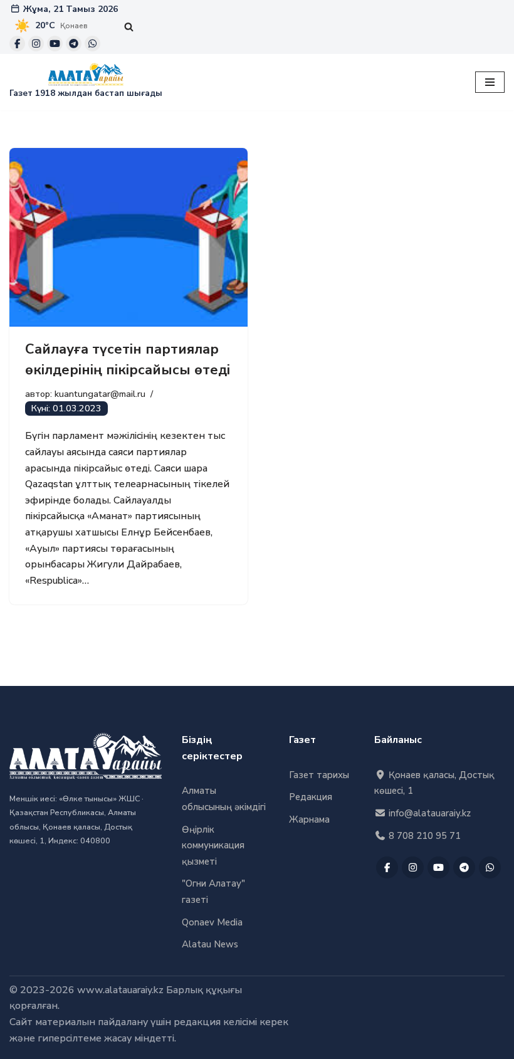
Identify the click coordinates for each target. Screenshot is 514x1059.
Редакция (310, 797)
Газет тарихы (319, 775)
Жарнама (309, 819)
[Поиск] (129, 26)
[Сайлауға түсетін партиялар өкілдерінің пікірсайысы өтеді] (128, 237)
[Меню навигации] (490, 82)
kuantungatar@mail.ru (100, 393)
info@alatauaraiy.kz (428, 813)
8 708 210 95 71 (423, 836)
